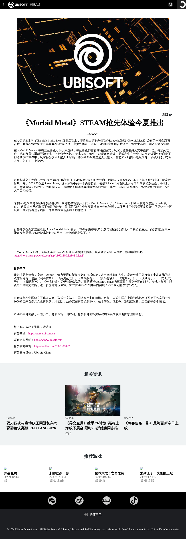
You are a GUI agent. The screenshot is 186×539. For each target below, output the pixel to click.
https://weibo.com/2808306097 (52, 346)
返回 (165, 114)
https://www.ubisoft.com (48, 339)
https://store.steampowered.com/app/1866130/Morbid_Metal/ (49, 255)
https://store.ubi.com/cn (41, 333)
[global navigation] (4, 4)
